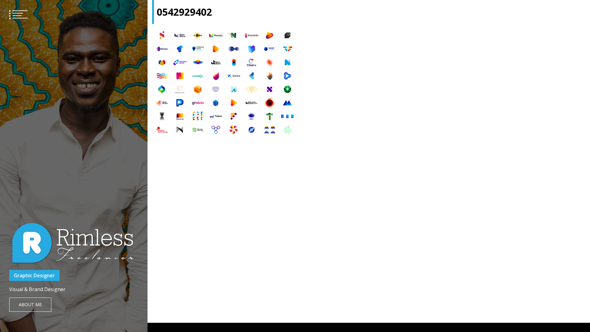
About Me (30, 304)
